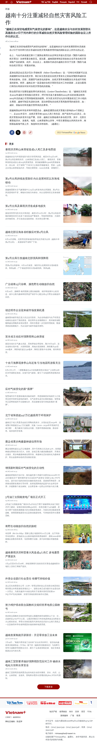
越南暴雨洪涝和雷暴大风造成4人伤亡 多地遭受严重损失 (32, 554)
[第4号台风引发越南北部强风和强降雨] (77, 265)
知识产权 (53, 711)
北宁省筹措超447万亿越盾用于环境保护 (28, 415)
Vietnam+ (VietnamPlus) (24, 2)
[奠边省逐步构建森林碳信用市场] (77, 449)
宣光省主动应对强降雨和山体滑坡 (24, 336)
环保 (7, 9)
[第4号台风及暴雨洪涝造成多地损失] (77, 213)
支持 (77, 711)
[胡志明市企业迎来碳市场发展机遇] (77, 317)
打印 (24, 132)
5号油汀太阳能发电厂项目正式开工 (25, 497)
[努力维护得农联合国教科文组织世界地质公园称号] (77, 612)
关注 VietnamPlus (64, 132)
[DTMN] (48, 703)
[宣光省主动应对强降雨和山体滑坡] (77, 344)
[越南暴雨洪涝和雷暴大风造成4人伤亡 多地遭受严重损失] (77, 560)
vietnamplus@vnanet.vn (65, 733)
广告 (72, 715)
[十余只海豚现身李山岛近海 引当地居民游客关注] (77, 370)
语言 (83, 711)
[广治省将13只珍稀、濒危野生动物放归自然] (77, 291)
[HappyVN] (81, 703)
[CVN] (32, 703)
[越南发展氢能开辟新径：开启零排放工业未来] (77, 642)
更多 (11, 144)
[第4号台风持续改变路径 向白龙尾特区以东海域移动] (77, 186)
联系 (78, 715)
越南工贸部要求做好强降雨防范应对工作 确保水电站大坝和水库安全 (33, 663)
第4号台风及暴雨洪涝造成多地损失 (25, 205)
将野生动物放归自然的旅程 (21, 526)
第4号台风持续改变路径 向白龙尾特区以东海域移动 (32, 180)
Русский (84, 2)
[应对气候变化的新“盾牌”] (77, 396)
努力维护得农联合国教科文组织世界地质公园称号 (32, 606)
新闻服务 (64, 715)
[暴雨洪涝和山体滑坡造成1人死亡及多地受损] (77, 156)
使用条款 (63, 711)
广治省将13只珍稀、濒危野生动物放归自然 (30, 284)
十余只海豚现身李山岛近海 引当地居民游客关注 (33, 362)
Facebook (11, 132)
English (55, 2)
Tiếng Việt (45, 2)
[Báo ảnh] (65, 703)
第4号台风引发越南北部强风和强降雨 (26, 258)
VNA (89, 711)
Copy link (30, 132)
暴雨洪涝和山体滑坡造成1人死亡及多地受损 (30, 149)
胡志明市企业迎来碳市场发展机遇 (24, 310)
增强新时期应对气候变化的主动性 (24, 467)
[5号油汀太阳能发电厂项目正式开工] (77, 504)
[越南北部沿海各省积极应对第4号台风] (77, 239)
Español (71, 2)
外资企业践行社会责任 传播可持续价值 (27, 578)
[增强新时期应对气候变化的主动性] (77, 475)
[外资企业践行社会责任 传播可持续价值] (77, 586)
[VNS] (14, 703)
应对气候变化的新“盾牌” (19, 388)
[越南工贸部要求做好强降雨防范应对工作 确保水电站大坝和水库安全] (77, 668)
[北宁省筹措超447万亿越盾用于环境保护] (77, 422)
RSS (71, 711)
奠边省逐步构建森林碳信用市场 (23, 441)
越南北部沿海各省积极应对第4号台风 (26, 232)
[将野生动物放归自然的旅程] (77, 533)
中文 (78, 2)
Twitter (18, 132)
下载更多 (48, 687)
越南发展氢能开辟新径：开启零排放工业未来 (31, 635)
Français (63, 2)
